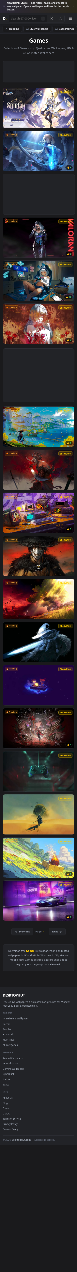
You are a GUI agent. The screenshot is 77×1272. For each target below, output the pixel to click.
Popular (7, 1029)
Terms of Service (12, 1118)
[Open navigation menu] (70, 18)
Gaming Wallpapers (13, 1068)
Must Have (9, 1039)
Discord (7, 1108)
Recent (6, 1024)
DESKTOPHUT (14, 995)
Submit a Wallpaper (17, 1018)
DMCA (6, 1113)
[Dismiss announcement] (73, 6)
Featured (8, 1034)
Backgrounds (66, 28)
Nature (6, 1079)
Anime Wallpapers (13, 1058)
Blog (5, 1103)
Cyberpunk (8, 1073)
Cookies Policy (10, 1129)
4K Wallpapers (11, 1063)
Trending (14, 28)
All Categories (10, 1044)
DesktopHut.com (21, 1139)
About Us (8, 1097)
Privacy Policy (10, 1123)
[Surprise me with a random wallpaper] (51, 18)
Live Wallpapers (39, 28)
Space (6, 1084)
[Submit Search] (60, 18)
